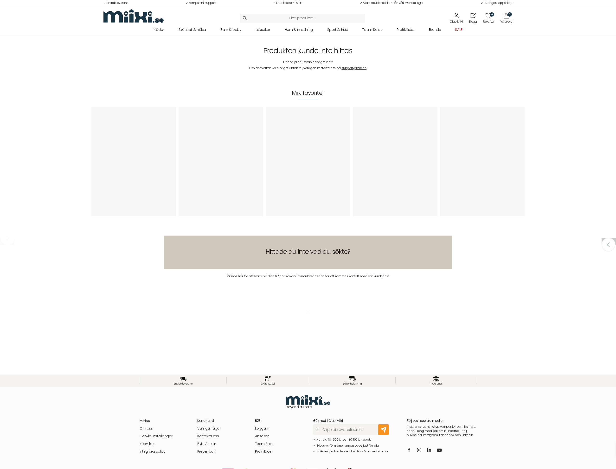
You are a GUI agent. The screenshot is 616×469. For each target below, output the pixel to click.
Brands (435, 29)
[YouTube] (439, 451)
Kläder (159, 29)
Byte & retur (206, 444)
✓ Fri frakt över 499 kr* (287, 3)
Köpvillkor (147, 444)
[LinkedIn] (429, 450)
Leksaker (263, 29)
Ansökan (262, 436)
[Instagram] (419, 450)
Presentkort (206, 452)
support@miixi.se (353, 68)
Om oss (146, 428)
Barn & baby (230, 29)
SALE (458, 29)
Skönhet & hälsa (192, 29)
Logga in (262, 428)
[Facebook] (409, 450)
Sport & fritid (337, 29)
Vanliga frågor (209, 428)
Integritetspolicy (152, 452)
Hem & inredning (299, 29)
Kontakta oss (208, 436)
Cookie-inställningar (156, 436)
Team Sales (372, 29)
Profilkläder (405, 29)
